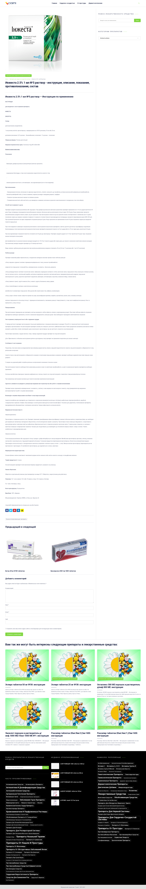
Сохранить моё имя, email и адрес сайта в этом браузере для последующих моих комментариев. (34, 628)
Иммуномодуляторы (125, 787)
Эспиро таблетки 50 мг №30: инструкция (25, 684)
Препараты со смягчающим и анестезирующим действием (19, 860)
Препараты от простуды (110, 828)
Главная (54, 3)
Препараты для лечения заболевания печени (17, 825)
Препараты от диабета (104, 825)
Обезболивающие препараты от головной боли (21, 817)
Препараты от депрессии (34, 839)
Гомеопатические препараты (130, 777)
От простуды (81, 3)
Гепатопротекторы (132, 774)
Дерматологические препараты (113, 784)
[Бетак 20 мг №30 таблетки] (24, 568)
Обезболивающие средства (125, 797)
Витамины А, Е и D (113, 766)
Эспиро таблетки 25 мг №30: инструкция (71, 684)
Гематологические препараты (110, 774)
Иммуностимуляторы (28, 803)
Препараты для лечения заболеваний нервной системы (111, 805)
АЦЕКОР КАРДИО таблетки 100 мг (71, 791)
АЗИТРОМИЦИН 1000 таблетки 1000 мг (72, 764)
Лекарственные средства (112, 794)
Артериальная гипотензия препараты (20, 794)
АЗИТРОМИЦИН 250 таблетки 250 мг (71, 782)
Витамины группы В (129, 766)
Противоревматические (105, 837)
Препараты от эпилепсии (132, 828)
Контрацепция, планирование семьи (119, 790)
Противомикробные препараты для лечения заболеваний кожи (20, 871)
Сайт (6, 619)
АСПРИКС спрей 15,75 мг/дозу (69, 800)
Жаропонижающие (12, 800)
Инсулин (39, 803)
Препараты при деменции (31, 852)
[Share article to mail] (22, 510)
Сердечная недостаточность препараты (22, 874)
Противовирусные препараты (108, 832)
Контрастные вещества (103, 790)
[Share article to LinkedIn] (18, 510)
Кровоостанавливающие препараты (16, 519)
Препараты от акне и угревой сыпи (15, 839)
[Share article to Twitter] (10, 510)
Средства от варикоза (37, 877)
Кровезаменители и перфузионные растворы (26, 812)
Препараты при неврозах (28, 855)
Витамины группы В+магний (106, 769)
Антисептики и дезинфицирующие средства (25, 787)
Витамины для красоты (123, 769)
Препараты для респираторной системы (23, 831)
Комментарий (9, 588)
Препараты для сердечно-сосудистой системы (18, 75)
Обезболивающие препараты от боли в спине (17, 814)
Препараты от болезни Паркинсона (119, 822)
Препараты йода (10, 837)
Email (7, 612)
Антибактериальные (103, 763)
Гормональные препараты (108, 781)
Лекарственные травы (133, 794)
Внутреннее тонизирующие (115, 771)
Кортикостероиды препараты (15, 808)
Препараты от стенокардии (14, 852)
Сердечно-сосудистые (67, 3)
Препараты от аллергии (103, 822)
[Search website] (139, 3)
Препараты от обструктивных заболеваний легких (26, 849)
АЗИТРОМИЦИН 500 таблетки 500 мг (71, 773)
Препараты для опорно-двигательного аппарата (111, 814)
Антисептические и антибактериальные (122, 763)
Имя (7, 605)
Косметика (133, 791)
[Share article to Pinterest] (14, 510)
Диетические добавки (107, 787)
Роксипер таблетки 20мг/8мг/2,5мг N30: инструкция (71, 734)
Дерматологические (95, 3)
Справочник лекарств (121, 837)
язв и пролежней (10, 880)
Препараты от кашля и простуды (24, 843)
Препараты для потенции (13, 827)
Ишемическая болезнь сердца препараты (20, 805)
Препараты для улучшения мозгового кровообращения (22, 833)
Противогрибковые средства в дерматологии (23, 866)
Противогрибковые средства (16, 863)
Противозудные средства (14, 869)
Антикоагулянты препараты (34, 784)
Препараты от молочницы (15, 846)
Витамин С (101, 766)
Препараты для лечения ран (36, 825)
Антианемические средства (14, 784)
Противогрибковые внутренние (107, 834)
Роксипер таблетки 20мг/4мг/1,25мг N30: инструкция (117, 734)
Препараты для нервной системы (113, 811)
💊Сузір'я (10, 3)
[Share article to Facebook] (7, 510)
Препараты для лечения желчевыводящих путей (19, 822)
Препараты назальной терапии (30, 837)
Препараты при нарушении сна (13, 855)
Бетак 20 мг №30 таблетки (15, 571)
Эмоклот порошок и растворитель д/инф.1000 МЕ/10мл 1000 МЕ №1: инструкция (27, 734)
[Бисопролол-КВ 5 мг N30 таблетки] (70, 568)
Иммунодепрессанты (12, 803)
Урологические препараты (121, 840)
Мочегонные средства (105, 797)
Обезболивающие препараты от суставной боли (18, 819)
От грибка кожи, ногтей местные (107, 800)
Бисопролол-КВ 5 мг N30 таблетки (63, 571)
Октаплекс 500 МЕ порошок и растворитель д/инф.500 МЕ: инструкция (118, 685)
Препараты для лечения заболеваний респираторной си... (113, 808)
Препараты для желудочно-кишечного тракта (114, 803)
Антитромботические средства (18, 791)
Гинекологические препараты (109, 778)
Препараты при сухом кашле (14, 857)
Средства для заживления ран (17, 877)
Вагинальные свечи (12, 796)
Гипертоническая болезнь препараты (29, 796)
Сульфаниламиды (103, 840)
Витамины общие (102, 771)
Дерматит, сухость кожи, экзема (128, 781)
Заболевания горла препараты (32, 800)
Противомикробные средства (128, 834)
